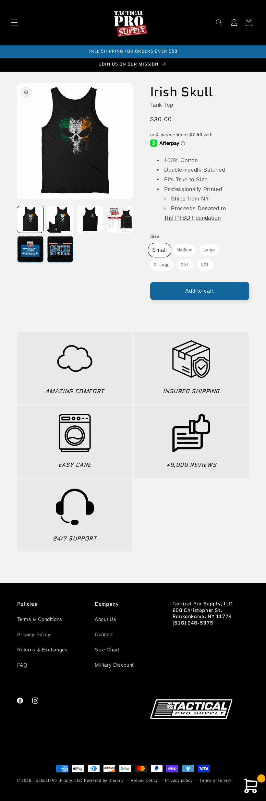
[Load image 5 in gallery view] (30, 249)
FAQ (22, 665)
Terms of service (216, 781)
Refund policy (144, 781)
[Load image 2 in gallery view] (60, 219)
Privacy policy (179, 781)
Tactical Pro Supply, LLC (58, 781)
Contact (104, 634)
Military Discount (114, 665)
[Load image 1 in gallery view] (30, 219)
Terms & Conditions (39, 619)
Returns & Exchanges (42, 649)
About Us (105, 619)
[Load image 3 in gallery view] (90, 219)
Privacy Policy (34, 634)
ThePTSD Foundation (192, 218)
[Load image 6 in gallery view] (60, 249)
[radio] (159, 250)
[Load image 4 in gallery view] (120, 219)
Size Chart (107, 649)
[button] (14, 22)
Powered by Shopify (104, 781)
